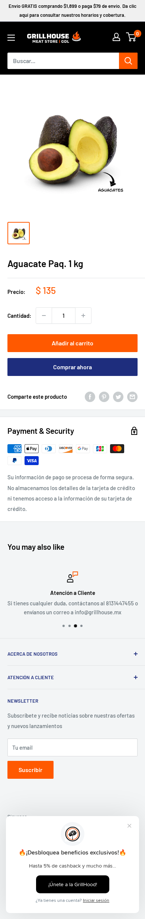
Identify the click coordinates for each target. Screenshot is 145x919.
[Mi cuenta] (116, 37)
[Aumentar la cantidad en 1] (83, 315)
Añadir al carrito (72, 342)
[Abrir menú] (11, 38)
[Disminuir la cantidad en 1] (44, 315)
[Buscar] (128, 61)
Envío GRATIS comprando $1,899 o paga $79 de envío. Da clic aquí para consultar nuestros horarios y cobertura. (72, 10)
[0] (131, 36)
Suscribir (30, 769)
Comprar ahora (72, 366)
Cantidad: (19, 315)
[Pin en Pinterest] (104, 396)
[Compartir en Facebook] (90, 396)
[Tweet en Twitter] (118, 396)
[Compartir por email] (132, 396)
